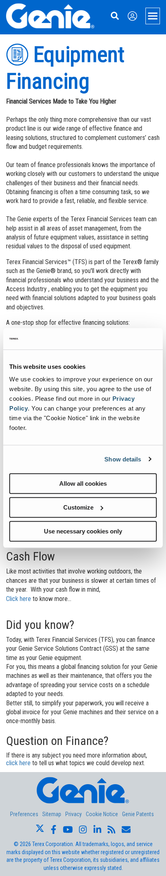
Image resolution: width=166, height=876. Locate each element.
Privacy (73, 814)
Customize (78, 507)
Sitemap (51, 814)
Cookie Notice (102, 814)
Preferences (24, 814)
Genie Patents (138, 814)
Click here (19, 599)
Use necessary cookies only (83, 531)
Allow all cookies (83, 483)
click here (18, 763)
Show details (122, 459)
